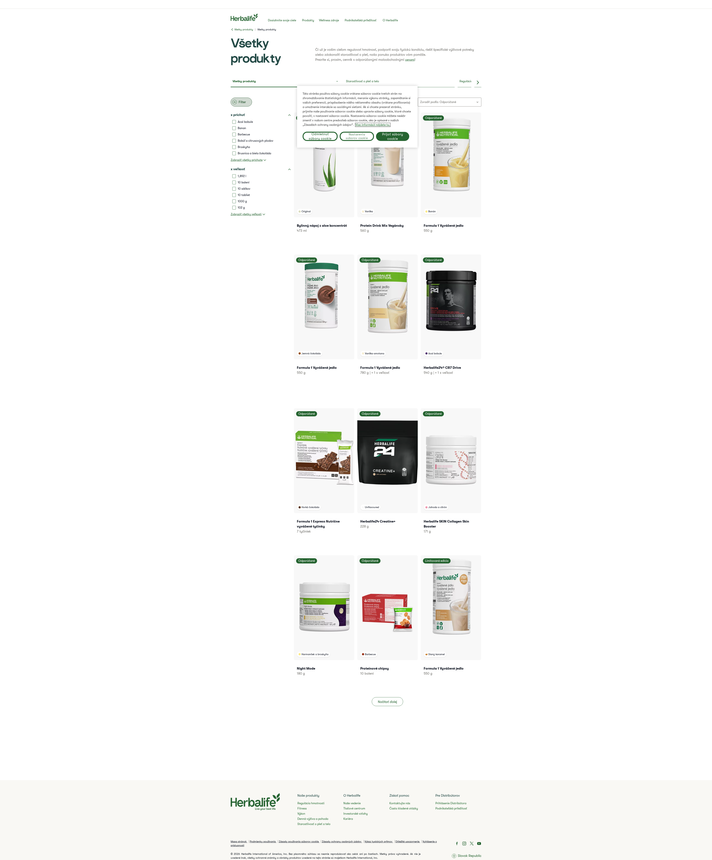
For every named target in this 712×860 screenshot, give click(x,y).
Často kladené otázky (403, 808)
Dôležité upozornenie (407, 841)
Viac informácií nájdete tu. (372, 125)
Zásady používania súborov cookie (299, 841)
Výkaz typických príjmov (379, 841)
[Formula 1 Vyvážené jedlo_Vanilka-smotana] (387, 319)
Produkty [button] (308, 20)
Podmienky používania (263, 841)
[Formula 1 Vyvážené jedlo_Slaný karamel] (451, 620)
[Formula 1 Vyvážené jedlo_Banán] (451, 177)
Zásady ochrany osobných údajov (342, 841)
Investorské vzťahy (355, 813)
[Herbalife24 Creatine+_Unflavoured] (387, 473)
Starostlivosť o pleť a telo (313, 824)
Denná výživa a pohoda (312, 819)
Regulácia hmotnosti (310, 803)
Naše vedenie (352, 803)
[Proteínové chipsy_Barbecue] (387, 620)
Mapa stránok (239, 841)
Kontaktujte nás (399, 803)
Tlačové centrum (354, 808)
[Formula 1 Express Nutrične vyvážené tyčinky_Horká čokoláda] (324, 475)
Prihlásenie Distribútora (450, 803)
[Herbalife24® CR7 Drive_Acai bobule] (451, 319)
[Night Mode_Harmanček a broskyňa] (324, 620)
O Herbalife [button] (390, 20)
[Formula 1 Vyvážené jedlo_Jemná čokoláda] (324, 319)
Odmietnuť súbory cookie (320, 136)
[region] (357, 117)
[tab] (286, 82)
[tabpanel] (356, 408)
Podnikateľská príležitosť (360, 20)
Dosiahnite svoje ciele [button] (282, 20)
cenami (410, 59)
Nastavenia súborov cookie (357, 136)
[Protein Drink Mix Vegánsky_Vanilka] (387, 177)
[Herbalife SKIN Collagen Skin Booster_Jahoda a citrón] (451, 475)
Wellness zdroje (329, 20)
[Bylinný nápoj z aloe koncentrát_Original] (324, 177)
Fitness (302, 808)
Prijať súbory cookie (392, 136)
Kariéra (348, 819)
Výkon (301, 813)
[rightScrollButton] (477, 82)
